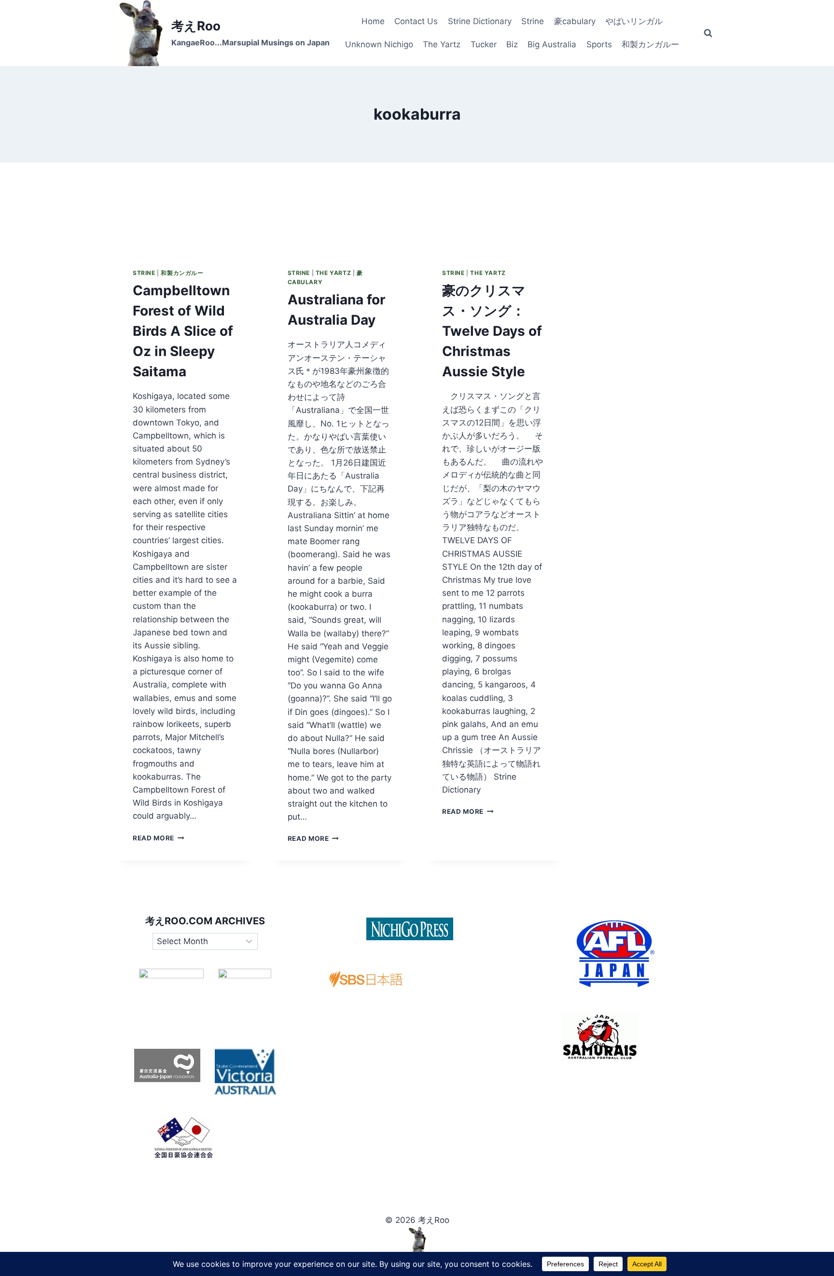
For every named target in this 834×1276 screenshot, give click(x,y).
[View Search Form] (708, 33)
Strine (532, 21)
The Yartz (441, 44)
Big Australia (552, 44)
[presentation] (185, 208)
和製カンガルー (650, 44)
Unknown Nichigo (379, 44)
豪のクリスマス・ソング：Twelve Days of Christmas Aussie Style (492, 331)
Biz (512, 44)
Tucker (484, 44)
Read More (158, 838)
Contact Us (416, 21)
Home (373, 21)
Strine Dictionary (480, 21)
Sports (599, 44)
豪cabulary (575, 21)
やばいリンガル (634, 21)
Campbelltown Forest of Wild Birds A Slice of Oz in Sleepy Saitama (183, 331)
